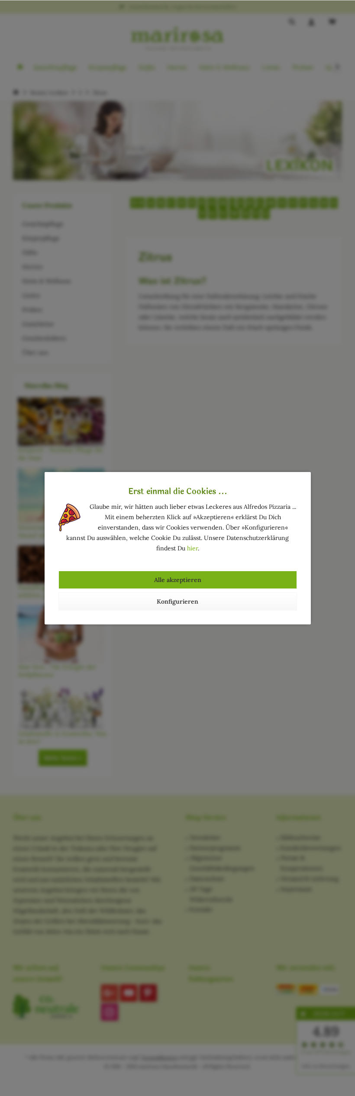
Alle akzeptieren (177, 580)
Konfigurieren (177, 601)
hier (192, 548)
